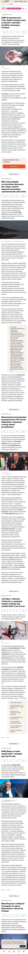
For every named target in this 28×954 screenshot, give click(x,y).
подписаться (14, 166)
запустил (22, 140)
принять (22, 946)
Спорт (2, 737)
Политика (3, 889)
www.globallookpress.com (18, 241)
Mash (17, 44)
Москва (8, 4)
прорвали (15, 117)
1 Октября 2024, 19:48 (6, 14)
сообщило (19, 925)
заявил (3, 377)
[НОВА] (13, 8)
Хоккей (7, 737)
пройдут (11, 557)
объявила (21, 105)
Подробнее (22, 943)
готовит (13, 867)
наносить (23, 129)
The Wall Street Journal (17, 208)
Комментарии (14, 174)
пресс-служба (6, 473)
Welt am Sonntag (20, 774)
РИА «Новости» (13, 84)
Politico (12, 774)
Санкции (8, 889)
